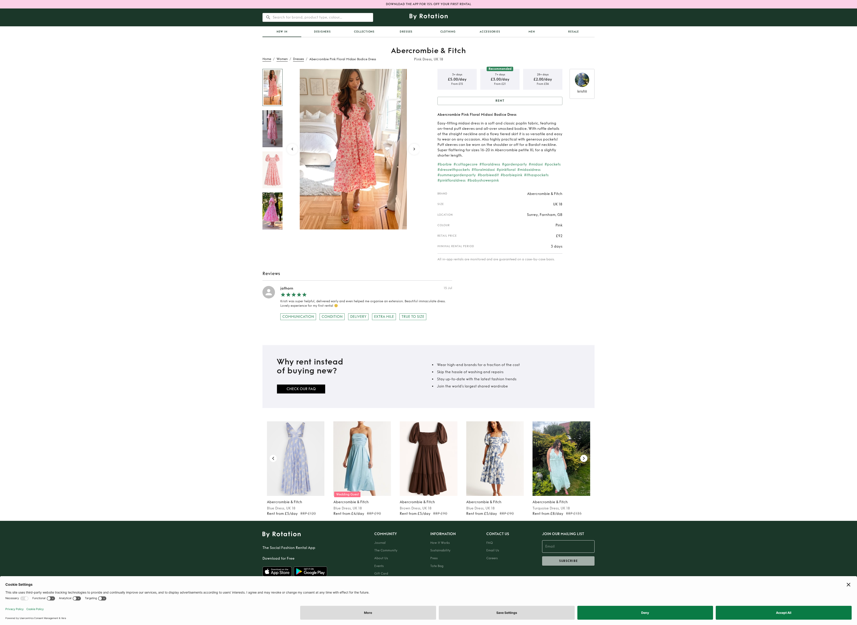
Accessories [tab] (490, 31)
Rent (499, 101)
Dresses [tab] (406, 31)
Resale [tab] (573, 31)
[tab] (281, 31)
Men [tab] (531, 31)
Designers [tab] (322, 31)
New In (282, 31)
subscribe (568, 561)
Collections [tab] (364, 31)
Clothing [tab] (448, 31)
